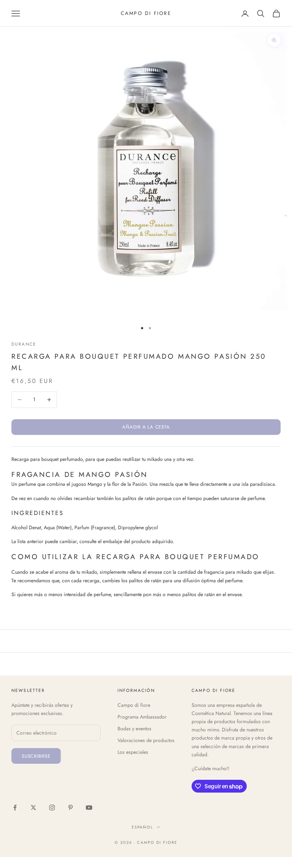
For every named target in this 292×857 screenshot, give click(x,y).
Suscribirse (36, 756)
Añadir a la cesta (146, 427)
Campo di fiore (134, 705)
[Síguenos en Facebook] (15, 807)
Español (142, 827)
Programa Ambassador (142, 716)
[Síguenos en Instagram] (52, 807)
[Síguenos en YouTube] (89, 807)
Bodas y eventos (134, 728)
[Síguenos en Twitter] (33, 807)
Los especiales (133, 752)
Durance (23, 344)
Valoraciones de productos (146, 740)
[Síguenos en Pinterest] (70, 807)
